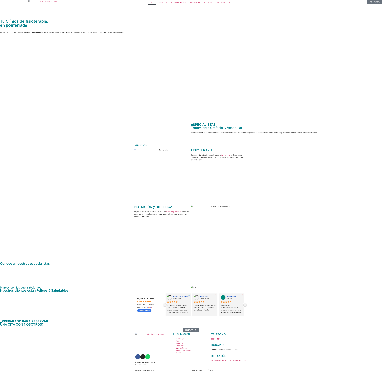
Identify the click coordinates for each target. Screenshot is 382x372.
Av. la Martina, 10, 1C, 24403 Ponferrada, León (228, 360)
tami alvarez (231, 296)
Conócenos (220, 2)
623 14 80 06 (216, 339)
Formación (208, 2)
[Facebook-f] (137, 356)
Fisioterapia (162, 2)
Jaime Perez (204, 296)
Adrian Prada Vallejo (181, 296)
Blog (230, 2)
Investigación (195, 2)
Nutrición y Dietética (178, 2)
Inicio (152, 2)
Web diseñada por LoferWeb (202, 370)
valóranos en (143, 310)
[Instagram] (142, 356)
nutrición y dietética (173, 212)
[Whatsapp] (147, 356)
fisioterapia (225, 155)
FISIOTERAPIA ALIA (145, 299)
